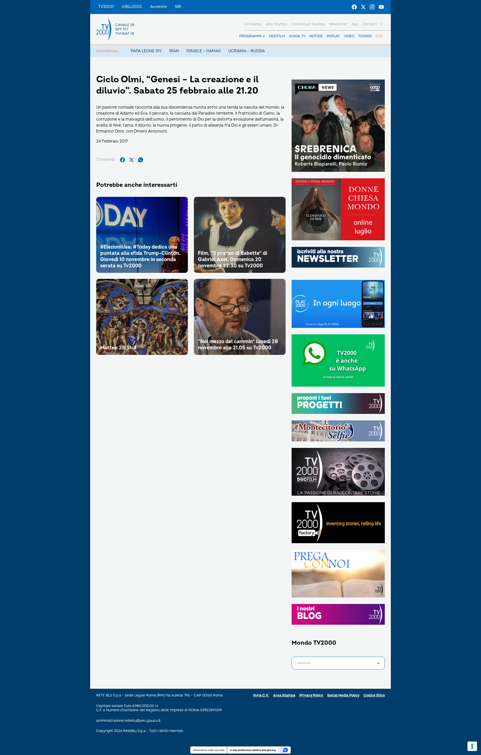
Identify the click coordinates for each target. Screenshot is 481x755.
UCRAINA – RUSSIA (246, 51)
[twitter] (131, 159)
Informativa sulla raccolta (208, 749)
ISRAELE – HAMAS (203, 51)
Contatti (370, 24)
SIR (178, 6)
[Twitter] (363, 7)
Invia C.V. (261, 695)
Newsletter (338, 24)
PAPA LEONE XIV (146, 51)
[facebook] (122, 159)
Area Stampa (284, 695)
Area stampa (276, 24)
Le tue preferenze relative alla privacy (253, 749)
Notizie (316, 36)
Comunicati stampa (308, 24)
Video (349, 36)
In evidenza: (107, 51)
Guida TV (297, 36)
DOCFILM (277, 36)
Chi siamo (253, 24)
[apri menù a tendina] (264, 36)
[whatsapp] (140, 159)
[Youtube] (381, 7)
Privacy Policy (311, 695)
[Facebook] (354, 7)
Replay (333, 36)
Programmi (250, 36)
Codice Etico (374, 695)
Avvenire (158, 6)
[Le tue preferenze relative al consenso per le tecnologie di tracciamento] (472, 746)
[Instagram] (372, 7)
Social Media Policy (343, 695)
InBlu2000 (132, 6)
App (354, 24)
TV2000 (106, 6)
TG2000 (365, 36)
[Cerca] (381, 24)
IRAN (174, 51)
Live (379, 36)
